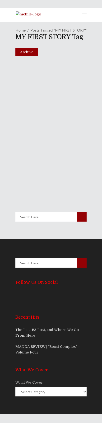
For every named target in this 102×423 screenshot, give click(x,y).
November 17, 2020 (38, 110)
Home (20, 30)
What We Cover (29, 382)
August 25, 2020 (35, 186)
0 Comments (50, 120)
